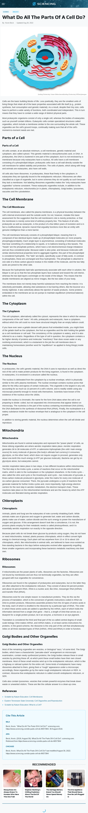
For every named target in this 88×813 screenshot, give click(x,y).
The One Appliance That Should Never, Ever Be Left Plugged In (76, 793)
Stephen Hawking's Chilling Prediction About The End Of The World (32, 793)
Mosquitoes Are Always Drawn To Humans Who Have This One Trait (11, 793)
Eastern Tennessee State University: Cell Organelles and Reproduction (33, 701)
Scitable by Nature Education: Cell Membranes (24, 697)
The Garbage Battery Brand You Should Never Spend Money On (54, 793)
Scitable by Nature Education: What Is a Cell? (23, 705)
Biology (15, 11)
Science (6, 11)
